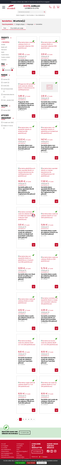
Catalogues (20, 444)
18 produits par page (17, 28)
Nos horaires (30, 15)
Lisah (2, 52)
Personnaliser (41, 463)
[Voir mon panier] (57, 7)
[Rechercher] (44, 11)
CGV (17, 449)
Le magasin (4, 446)
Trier (4, 28)
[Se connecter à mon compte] (54, 7)
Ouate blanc (5, 55)
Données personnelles (20, 456)
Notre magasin (20, 15)
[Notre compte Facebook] (48, 451)
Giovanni (4, 50)
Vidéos (18, 448)
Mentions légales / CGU (22, 452)
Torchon (4, 60)
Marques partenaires (7, 457)
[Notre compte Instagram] (55, 451)
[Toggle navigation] (3, 7)
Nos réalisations (40, 15)
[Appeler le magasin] (50, 7)
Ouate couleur (5, 57)
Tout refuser (31, 463)
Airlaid (3, 45)
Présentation (5, 451)
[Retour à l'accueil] (8, 7)
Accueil (3, 444)
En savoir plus (24, 432)
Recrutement (5, 455)
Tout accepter (20, 463)
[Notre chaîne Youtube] (52, 451)
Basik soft (4, 47)
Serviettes (6, 42)
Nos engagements (7, 453)
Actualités (19, 446)
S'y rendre (4, 448)
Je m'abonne (37, 451)
